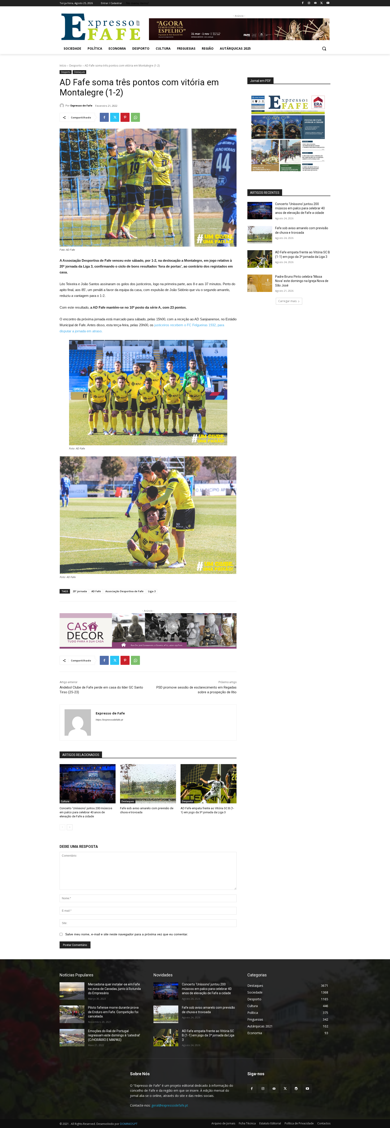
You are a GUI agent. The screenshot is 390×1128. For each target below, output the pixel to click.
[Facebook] (302, 3)
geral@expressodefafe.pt (169, 1105)
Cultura (65, 801)
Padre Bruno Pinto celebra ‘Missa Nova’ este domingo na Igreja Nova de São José (301, 281)
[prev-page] (62, 827)
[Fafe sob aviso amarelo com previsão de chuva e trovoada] (148, 783)
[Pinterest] (125, 117)
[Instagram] (309, 3)
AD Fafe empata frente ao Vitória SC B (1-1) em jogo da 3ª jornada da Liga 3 (208, 1035)
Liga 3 (152, 591)
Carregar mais (287, 301)
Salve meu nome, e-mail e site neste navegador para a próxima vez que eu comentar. (126, 934)
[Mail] (315, 3)
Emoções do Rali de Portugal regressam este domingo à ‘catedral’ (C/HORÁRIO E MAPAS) (114, 1035)
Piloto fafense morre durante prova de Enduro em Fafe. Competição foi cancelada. (113, 1012)
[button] (324, 48)
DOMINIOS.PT (128, 1124)
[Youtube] (327, 3)
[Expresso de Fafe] (62, 105)
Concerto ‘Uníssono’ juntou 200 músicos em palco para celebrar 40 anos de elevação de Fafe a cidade (86, 812)
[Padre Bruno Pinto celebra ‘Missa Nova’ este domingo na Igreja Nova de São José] (259, 283)
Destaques (79, 72)
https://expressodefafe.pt (109, 719)
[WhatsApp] (135, 117)
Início (63, 65)
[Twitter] (321, 3)
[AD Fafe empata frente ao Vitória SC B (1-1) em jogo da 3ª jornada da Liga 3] (209, 783)
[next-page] (69, 827)
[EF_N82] (288, 130)
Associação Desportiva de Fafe (124, 591)
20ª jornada (80, 591)
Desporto (75, 65)
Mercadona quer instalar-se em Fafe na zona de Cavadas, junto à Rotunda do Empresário (114, 988)
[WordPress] (296, 1088)
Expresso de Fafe (81, 105)
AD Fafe (96, 591)
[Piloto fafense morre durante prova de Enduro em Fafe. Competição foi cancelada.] (72, 1014)
